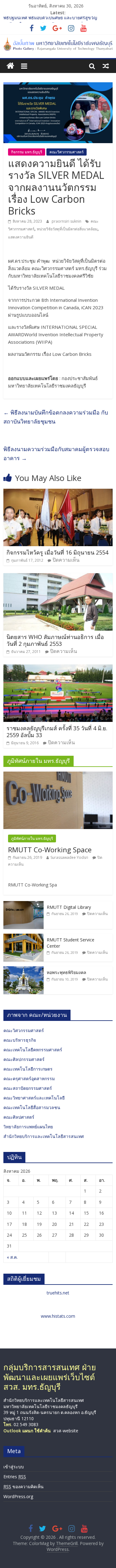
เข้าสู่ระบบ (13, 1467)
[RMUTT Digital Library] (23, 904)
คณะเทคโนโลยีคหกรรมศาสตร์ (32, 1050)
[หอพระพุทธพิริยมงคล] (23, 969)
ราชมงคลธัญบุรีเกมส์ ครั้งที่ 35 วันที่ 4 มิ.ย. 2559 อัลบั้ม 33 (56, 731)
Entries (14, 1477)
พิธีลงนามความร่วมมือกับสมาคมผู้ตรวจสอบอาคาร (56, 453)
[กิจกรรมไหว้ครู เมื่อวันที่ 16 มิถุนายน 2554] (58, 492)
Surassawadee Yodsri (69, 857)
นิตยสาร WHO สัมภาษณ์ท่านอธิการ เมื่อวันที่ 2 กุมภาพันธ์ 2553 (55, 640)
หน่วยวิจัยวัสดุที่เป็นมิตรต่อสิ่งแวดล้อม (67, 229)
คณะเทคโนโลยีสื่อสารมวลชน (31, 1107)
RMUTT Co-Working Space (50, 849)
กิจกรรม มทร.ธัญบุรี (26, 152)
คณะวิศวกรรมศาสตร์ (66, 152)
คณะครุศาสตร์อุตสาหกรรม (29, 1078)
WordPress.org (18, 1496)
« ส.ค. (12, 1257)
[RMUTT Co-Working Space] (58, 775)
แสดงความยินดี (20, 237)
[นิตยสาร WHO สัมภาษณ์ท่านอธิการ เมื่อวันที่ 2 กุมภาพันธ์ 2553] (58, 576)
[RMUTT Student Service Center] (23, 937)
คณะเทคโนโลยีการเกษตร (28, 1069)
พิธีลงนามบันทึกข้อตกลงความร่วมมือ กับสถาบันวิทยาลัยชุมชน (55, 417)
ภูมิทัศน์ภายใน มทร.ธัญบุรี (32, 838)
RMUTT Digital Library (69, 907)
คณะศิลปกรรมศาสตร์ (24, 1059)
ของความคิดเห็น (23, 1486)
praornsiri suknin (67, 221)
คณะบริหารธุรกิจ (19, 1040)
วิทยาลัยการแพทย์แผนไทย (28, 1127)
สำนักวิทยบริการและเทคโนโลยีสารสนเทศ (43, 1136)
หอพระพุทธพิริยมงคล (66, 972)
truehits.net (58, 1293)
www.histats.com (58, 1316)
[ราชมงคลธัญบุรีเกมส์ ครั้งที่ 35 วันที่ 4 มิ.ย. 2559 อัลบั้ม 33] (58, 668)
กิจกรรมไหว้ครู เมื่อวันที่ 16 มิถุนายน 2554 (57, 552)
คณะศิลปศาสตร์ (18, 1117)
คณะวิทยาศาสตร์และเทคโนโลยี (34, 1098)
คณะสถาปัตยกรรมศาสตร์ (27, 1088)
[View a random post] (106, 65)
